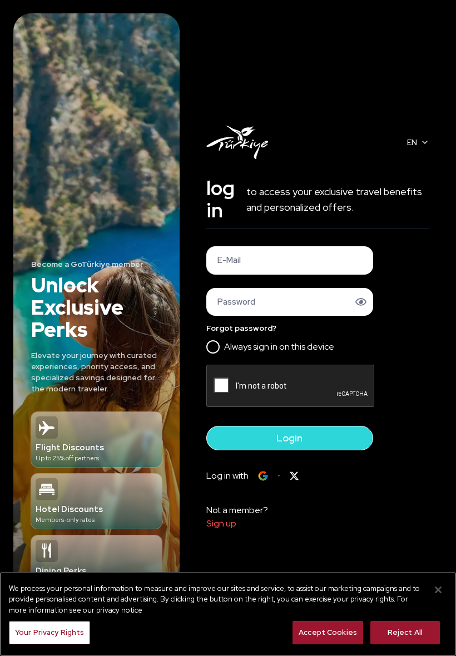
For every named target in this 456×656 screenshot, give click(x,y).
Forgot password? (241, 328)
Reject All (405, 632)
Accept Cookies (328, 632)
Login (289, 437)
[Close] (438, 590)
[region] (228, 614)
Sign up (221, 523)
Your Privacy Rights (49, 632)
